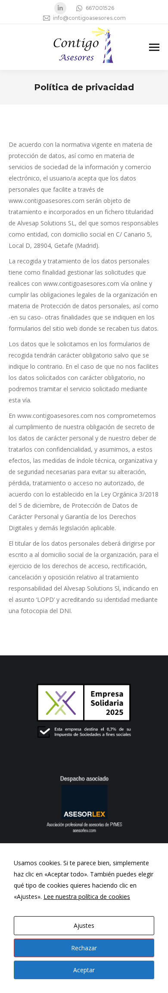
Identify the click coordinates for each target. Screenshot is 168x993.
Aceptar (84, 970)
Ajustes (84, 925)
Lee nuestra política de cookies (87, 896)
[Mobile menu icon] (154, 47)
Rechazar (84, 948)
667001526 (100, 8)
